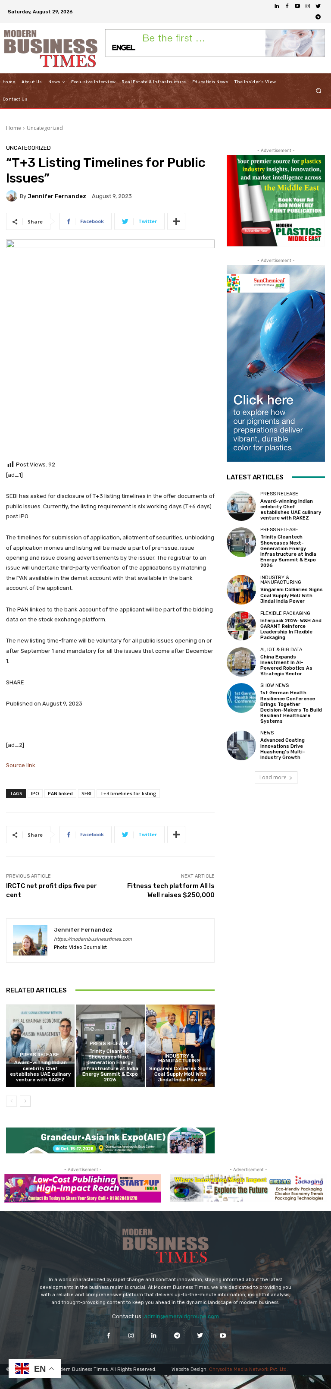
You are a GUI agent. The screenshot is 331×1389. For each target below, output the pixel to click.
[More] (176, 221)
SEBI (86, 793)
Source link (20, 765)
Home (13, 128)
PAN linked (60, 793)
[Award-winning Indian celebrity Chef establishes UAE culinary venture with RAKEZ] (40, 1046)
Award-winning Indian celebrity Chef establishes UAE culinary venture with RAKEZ (40, 1071)
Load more (273, 777)
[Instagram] (308, 6)
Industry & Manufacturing (179, 1058)
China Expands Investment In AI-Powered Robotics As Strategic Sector (286, 665)
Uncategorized (45, 128)
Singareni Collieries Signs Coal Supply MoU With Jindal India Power (180, 1074)
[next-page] (25, 1101)
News (267, 733)
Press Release (39, 1054)
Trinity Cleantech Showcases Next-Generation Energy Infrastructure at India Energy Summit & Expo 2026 (110, 1066)
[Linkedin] (277, 6)
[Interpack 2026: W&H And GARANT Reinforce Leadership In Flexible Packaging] (241, 625)
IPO (35, 793)
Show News (274, 685)
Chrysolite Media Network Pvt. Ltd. (248, 1369)
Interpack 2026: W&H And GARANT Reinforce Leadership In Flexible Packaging (291, 629)
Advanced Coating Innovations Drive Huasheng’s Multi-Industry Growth (282, 748)
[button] (318, 90)
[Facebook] (287, 6)
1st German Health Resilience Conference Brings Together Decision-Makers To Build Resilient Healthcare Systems (291, 707)
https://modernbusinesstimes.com (93, 939)
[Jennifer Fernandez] (13, 196)
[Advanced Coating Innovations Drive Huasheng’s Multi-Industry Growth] (241, 745)
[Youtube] (297, 6)
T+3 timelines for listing (128, 793)
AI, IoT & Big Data (281, 649)
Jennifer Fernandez (57, 196)
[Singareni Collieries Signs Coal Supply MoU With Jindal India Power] (180, 1046)
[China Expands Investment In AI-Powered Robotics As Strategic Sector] (241, 662)
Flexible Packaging (285, 613)
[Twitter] (318, 6)
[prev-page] (11, 1101)
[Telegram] (318, 17)
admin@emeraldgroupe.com (181, 1316)
